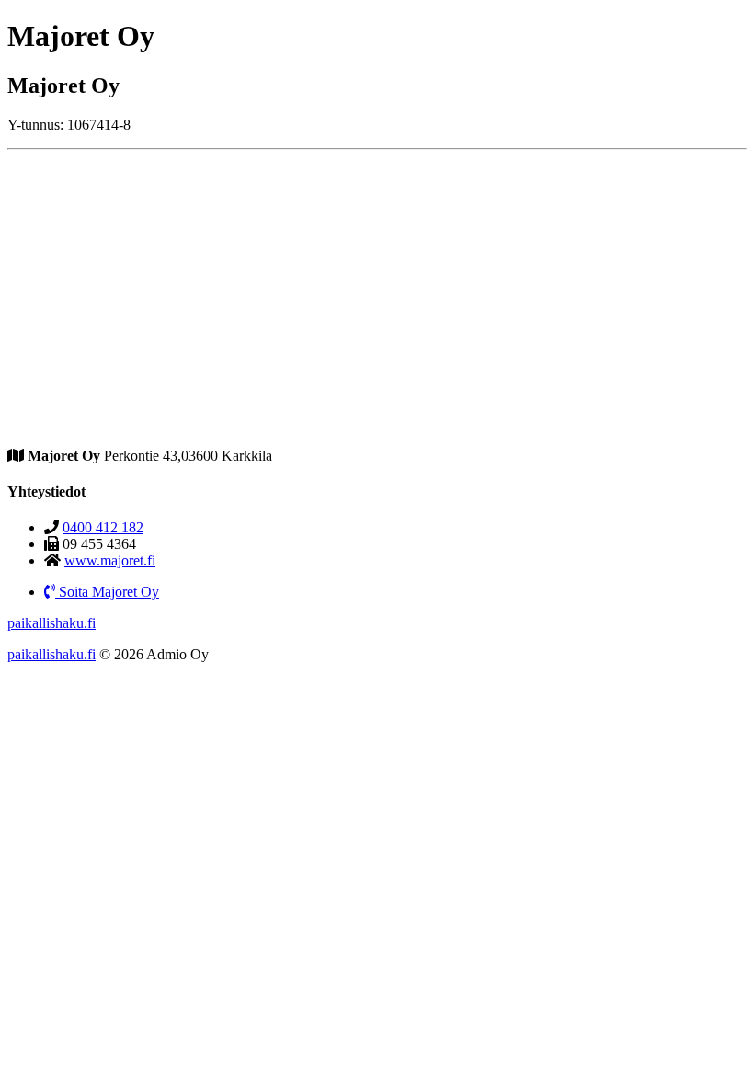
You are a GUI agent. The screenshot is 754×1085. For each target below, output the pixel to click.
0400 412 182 (103, 527)
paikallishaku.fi (51, 623)
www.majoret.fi (109, 560)
